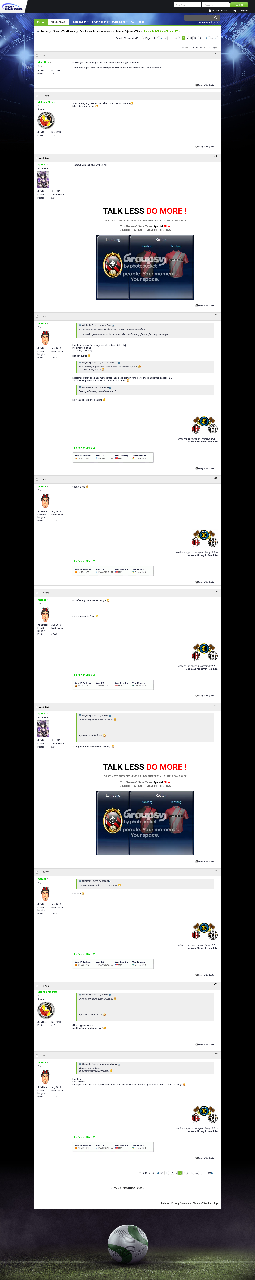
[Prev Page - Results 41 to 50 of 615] (170, 38)
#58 (216, 870)
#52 (216, 94)
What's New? (58, 22)
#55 (216, 478)
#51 (216, 53)
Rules (141, 21)
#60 (216, 1054)
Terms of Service (202, 1203)
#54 (216, 315)
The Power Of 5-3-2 (83, 447)
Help (234, 10)
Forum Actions (99, 21)
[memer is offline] (45, 337)
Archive (165, 1203)
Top (216, 1203)
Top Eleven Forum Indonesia (95, 31)
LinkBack (182, 48)
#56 (216, 591)
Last (212, 38)
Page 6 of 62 (151, 38)
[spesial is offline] (43, 179)
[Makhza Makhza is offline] (46, 120)
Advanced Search (209, 22)
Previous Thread (121, 1188)
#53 (216, 156)
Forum (40, 22)
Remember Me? (219, 10)
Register (244, 10)
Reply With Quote (206, 85)
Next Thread (136, 1188)
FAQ (132, 21)
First (165, 38)
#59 (216, 984)
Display (212, 48)
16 (195, 38)
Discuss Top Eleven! (63, 31)
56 (200, 38)
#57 (216, 705)
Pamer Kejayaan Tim (128, 31)
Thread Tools (197, 48)
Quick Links (118, 21)
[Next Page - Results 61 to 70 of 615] (207, 38)
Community (79, 21)
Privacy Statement (181, 1203)
